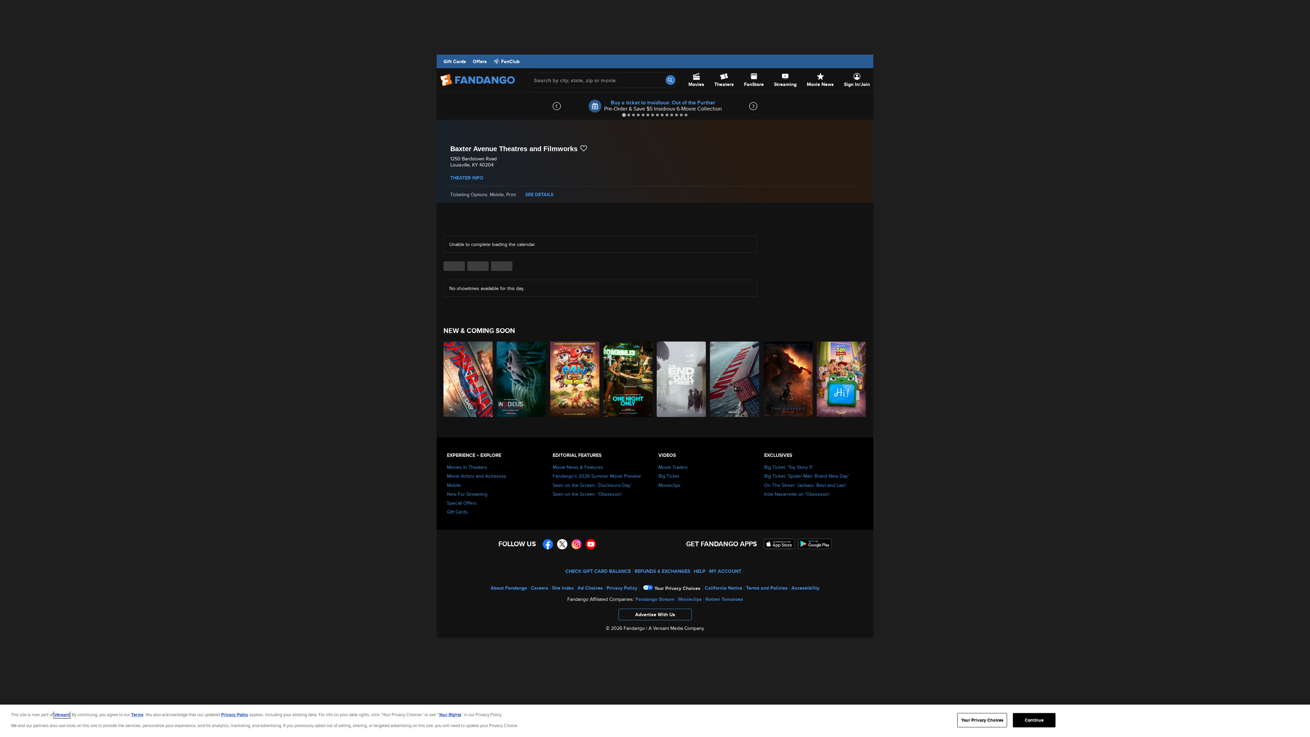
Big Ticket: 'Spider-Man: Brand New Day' (806, 476)
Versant (62, 714)
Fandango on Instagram (576, 544)
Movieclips (669, 485)
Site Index (563, 587)
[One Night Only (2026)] (628, 379)
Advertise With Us (655, 614)
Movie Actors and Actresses (476, 476)
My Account (725, 571)
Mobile (454, 485)
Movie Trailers (673, 467)
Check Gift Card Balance (598, 571)
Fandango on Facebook (548, 544)
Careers (539, 587)
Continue (1034, 720)
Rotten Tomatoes (724, 599)
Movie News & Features (578, 467)
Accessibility (805, 587)
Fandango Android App (815, 544)
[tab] (624, 115)
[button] (655, 616)
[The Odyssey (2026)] (788, 379)
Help (699, 571)
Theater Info (466, 177)
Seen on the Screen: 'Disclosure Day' (592, 485)
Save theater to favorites (583, 148)
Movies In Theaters (467, 467)
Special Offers (462, 503)
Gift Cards (454, 61)
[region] (655, 721)
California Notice (723, 587)
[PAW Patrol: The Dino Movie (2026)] (575, 379)
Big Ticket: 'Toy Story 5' (788, 467)
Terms (137, 714)
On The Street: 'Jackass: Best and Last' (805, 485)
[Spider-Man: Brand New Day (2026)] (468, 379)
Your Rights (450, 714)
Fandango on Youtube (591, 544)
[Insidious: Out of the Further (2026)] (522, 379)
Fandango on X (562, 544)
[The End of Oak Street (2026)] (682, 379)
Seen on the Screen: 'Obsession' (587, 494)
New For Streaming (467, 494)
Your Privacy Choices (677, 588)
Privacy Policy (622, 587)
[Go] (670, 80)
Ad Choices (590, 587)
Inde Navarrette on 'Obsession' (797, 494)
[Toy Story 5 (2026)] (842, 379)
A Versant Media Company (676, 628)
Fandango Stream (655, 599)
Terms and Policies (767, 587)
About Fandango (509, 587)
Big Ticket (668, 476)
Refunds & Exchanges (662, 571)
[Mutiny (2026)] (735, 379)
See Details (539, 194)
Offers (480, 61)
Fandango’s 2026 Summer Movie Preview (597, 476)
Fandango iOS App (779, 544)
